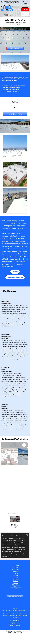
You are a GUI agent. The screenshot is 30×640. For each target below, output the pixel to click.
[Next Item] (24, 445)
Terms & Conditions (16, 587)
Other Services (16, 569)
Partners (16, 583)
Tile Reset (16, 571)
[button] (26, 68)
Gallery (16, 577)
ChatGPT (14, 79)
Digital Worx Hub (17, 632)
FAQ (16, 589)
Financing (15, 579)
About (16, 573)
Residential (16, 565)
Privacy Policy (16, 585)
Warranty (15, 575)
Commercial (16, 567)
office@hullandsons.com (15, 623)
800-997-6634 (16, 625)
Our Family (16, 581)
